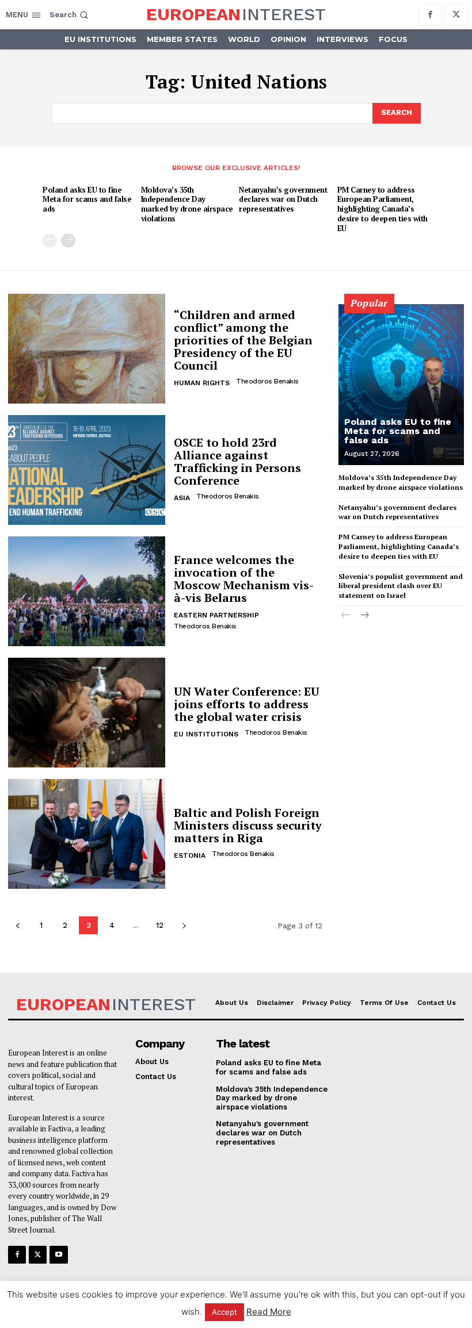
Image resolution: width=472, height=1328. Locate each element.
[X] (456, 15)
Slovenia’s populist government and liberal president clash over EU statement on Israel (400, 586)
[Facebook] (430, 15)
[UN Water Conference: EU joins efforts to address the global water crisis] (86, 712)
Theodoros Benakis (267, 381)
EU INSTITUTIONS (206, 734)
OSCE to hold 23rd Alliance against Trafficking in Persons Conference (237, 461)
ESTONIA (189, 855)
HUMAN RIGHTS (202, 383)
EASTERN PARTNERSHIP (216, 615)
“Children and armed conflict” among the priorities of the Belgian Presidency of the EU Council (243, 340)
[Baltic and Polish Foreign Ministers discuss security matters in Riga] (86, 834)
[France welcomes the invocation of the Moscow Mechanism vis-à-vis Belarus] (86, 591)
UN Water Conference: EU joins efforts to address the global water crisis (246, 704)
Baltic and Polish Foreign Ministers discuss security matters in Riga (248, 825)
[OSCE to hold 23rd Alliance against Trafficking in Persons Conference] (86, 470)
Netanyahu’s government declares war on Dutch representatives (283, 199)
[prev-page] (50, 240)
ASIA (182, 498)
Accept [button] (224, 1312)
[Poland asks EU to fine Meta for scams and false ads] (401, 384)
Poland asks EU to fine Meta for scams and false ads (87, 199)
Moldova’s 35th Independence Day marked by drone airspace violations (187, 204)
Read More (268, 1311)
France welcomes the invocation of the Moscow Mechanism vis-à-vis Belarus (244, 578)
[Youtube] (58, 1255)
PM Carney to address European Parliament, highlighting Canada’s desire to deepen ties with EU (382, 209)
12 (159, 925)
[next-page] (68, 240)
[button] (70, 14)
